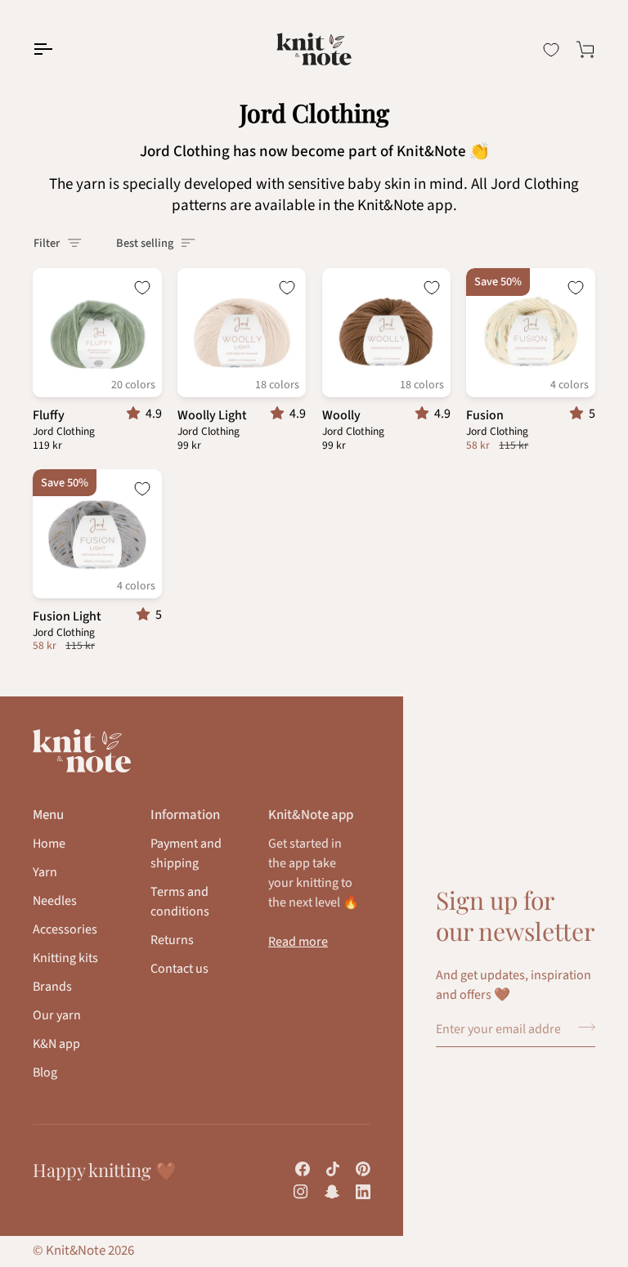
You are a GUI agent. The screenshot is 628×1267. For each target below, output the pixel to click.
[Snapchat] (332, 1191)
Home (49, 844)
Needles (55, 901)
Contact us (179, 969)
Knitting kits (65, 958)
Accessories (65, 929)
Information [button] (185, 815)
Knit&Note (75, 1250)
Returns (172, 940)
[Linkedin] (363, 1191)
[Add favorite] (142, 287)
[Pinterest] (363, 1169)
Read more (298, 942)
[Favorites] (551, 50)
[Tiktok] (332, 1169)
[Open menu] (57, 49)
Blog (45, 1072)
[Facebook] (302, 1169)
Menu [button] (48, 815)
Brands (52, 987)
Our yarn (57, 1015)
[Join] (581, 1027)
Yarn (45, 872)
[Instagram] (301, 1191)
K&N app (56, 1044)
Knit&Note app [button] (310, 815)
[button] (136, 414)
